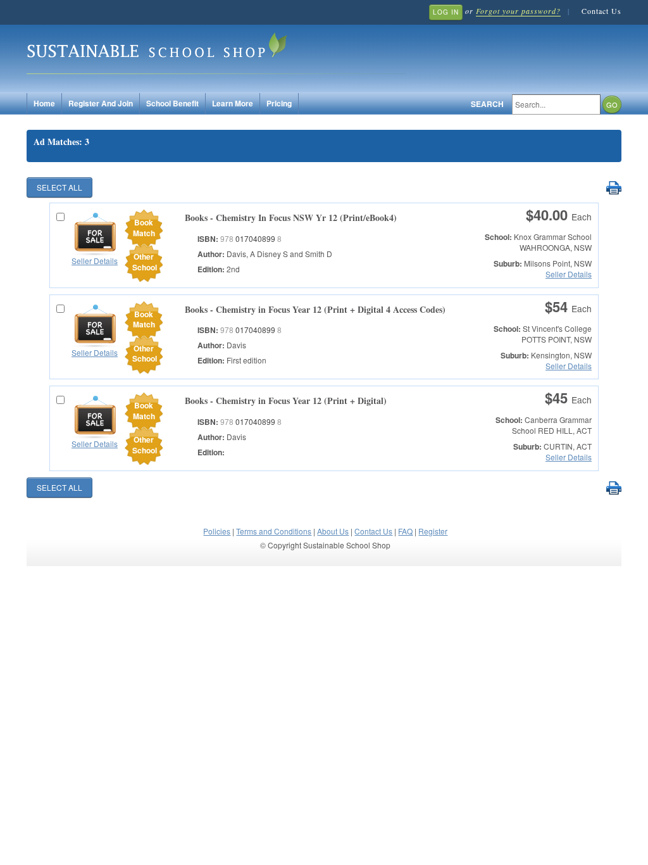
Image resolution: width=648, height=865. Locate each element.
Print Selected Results (613, 188)
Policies (216, 531)
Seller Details (95, 260)
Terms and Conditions (273, 531)
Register (432, 531)
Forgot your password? (518, 11)
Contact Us (601, 11)
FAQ (405, 531)
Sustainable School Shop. (216, 51)
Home (44, 103)
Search (487, 104)
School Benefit (172, 103)
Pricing (279, 103)
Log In (446, 12)
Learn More (232, 103)
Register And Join (100, 103)
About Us (333, 531)
